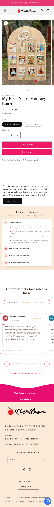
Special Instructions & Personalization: (21, 160)
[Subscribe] (44, 460)
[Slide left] (21, 90)
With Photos (32, 124)
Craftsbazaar (16, 497)
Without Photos (12, 124)
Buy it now (27, 152)
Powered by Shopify (29, 497)
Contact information (42, 501)
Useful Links (25, 399)
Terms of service (26, 501)
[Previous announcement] (5, 3)
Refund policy (44, 497)
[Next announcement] (49, 3)
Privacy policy (11, 501)
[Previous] (7, 363)
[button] (5, 10)
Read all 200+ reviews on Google (25, 373)
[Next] (47, 363)
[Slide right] (33, 90)
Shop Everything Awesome (25, 393)
